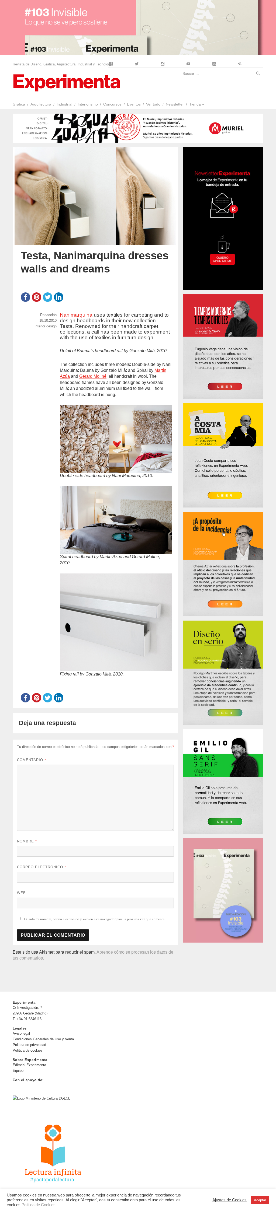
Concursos (112, 104)
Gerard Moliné (92, 376)
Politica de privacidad (29, 1045)
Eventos (134, 104)
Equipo (18, 1071)
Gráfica (19, 104)
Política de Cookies (39, 1205)
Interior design (45, 326)
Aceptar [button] (260, 1200)
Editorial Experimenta (29, 1065)
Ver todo (153, 104)
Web (21, 893)
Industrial (64, 104)
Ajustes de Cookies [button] (229, 1200)
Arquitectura (40, 104)
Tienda (195, 104)
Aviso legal (21, 1033)
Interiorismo (88, 104)
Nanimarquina (76, 315)
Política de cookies (28, 1050)
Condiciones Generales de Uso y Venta (43, 1039)
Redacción (48, 315)
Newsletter (175, 104)
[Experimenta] (66, 82)
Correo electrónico (41, 867)
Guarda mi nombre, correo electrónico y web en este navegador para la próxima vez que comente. (94, 918)
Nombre (27, 841)
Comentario (31, 760)
